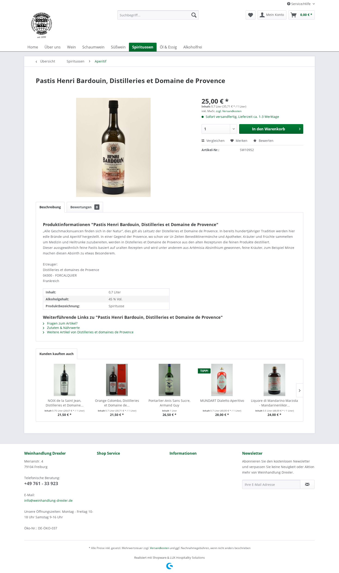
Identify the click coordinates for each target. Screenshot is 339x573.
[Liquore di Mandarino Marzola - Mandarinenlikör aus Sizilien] (274, 380)
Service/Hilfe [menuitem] (301, 4)
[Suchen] (194, 15)
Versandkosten (159, 548)
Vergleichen (215, 140)
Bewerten (266, 140)
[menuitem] (158, 15)
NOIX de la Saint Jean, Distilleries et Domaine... (64, 402)
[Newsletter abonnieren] (307, 484)
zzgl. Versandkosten (228, 111)
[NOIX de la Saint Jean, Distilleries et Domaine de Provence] (65, 380)
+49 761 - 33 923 (41, 483)
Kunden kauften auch (56, 354)
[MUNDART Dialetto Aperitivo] (222, 380)
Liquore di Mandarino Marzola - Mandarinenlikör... (274, 402)
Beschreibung (50, 207)
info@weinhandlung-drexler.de (48, 500)
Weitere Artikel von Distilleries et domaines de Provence (90, 332)
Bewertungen (84, 207)
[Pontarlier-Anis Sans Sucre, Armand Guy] (169, 380)
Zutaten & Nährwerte (63, 327)
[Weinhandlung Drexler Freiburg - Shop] (69, 25)
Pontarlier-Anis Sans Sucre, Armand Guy (169, 402)
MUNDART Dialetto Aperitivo (222, 400)
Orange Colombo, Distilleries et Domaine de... (117, 402)
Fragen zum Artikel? (61, 323)
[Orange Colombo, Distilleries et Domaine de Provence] (117, 380)
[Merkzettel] (251, 15)
